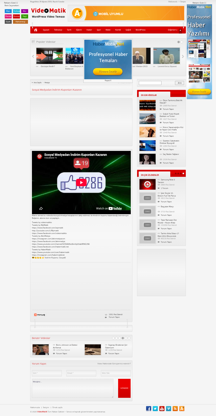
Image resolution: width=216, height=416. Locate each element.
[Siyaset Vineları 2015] (137, 56)
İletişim (183, 2)
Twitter (156, 408)
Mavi (8, 11)
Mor (24, 11)
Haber (89, 30)
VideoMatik (42, 411)
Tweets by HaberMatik (41, 249)
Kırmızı (17, 16)
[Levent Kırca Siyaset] (166, 56)
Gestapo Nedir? (48, 66)
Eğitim (79, 30)
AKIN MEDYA (182, 408)
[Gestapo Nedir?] (49, 56)
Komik (118, 30)
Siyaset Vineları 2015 (138, 66)
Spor (99, 30)
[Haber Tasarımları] (199, 51)
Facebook (149, 408)
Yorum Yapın (114, 317)
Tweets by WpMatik (40, 225)
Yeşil (25, 16)
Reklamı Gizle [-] (199, 3)
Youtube (162, 408)
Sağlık (128, 30)
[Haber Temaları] (108, 59)
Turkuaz (17, 11)
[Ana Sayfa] (35, 29)
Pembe (8, 16)
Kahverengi (20, 22)
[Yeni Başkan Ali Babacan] (79, 56)
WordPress (140, 30)
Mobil (108, 30)
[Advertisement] (81, 122)
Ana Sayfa (37, 83)
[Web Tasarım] (126, 13)
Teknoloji (58, 30)
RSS (176, 408)
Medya (47, 83)
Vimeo (169, 408)
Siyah (8, 22)
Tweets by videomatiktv (42, 222)
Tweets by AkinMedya (41, 236)
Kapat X (108, 80)
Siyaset (46, 30)
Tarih (69, 30)
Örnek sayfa (57, 407)
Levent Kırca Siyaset (167, 66)
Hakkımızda (172, 2)
